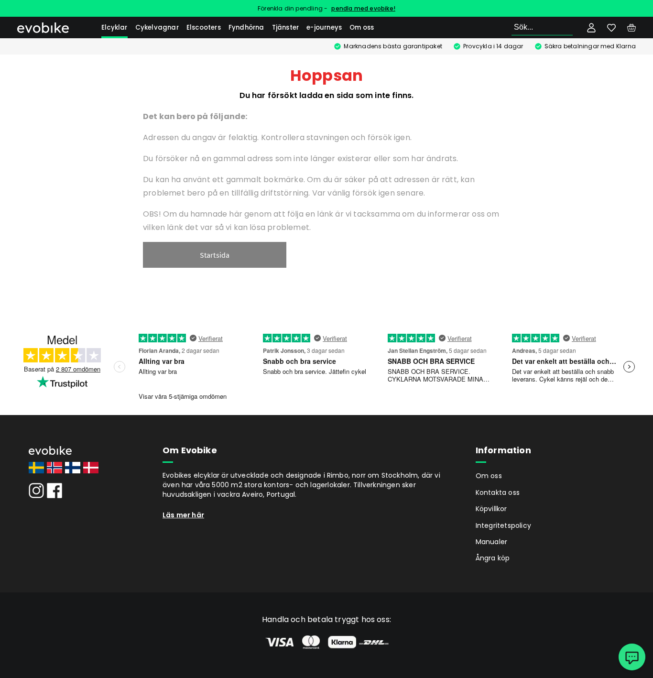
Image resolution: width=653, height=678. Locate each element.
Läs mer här (183, 515)
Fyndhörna (246, 27)
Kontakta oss (498, 492)
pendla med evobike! (363, 8)
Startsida (215, 255)
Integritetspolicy (503, 525)
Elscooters (203, 27)
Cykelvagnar (157, 27)
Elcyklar (114, 27)
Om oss (361, 27)
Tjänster (285, 27)
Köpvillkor (491, 509)
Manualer (492, 542)
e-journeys (324, 27)
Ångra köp (493, 558)
